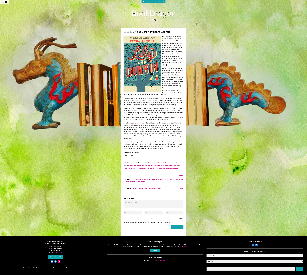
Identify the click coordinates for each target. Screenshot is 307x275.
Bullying (136, 165)
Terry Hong (184, 246)
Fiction (153, 163)
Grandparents (172, 165)
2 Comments (180, 175)
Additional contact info (55, 257)
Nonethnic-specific (172, 163)
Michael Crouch (145, 168)
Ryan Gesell (166, 168)
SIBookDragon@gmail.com (159, 260)
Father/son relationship (156, 165)
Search (299, 269)
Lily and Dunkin (137, 168)
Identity (178, 165)
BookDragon (153, 13)
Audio (149, 163)
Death (139, 165)
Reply (181, 179)
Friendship (165, 165)
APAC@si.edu (59, 252)
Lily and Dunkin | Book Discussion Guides (146, 188)
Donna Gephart (138, 123)
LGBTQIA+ (129, 168)
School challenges (173, 168)
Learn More (155, 250)
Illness (125, 168)
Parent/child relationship (156, 168)
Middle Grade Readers (161, 163)
